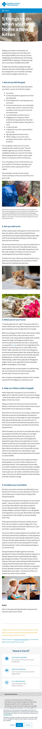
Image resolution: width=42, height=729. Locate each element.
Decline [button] (28, 725)
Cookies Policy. (7, 714)
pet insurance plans (21, 639)
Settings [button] (12, 725)
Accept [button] (19, 725)
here (13, 345)
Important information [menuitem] (11, 694)
